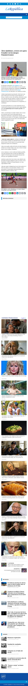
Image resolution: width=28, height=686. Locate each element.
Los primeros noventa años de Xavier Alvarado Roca (16, 658)
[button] (26, 14)
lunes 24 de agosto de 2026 (13, 661)
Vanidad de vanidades (14, 644)
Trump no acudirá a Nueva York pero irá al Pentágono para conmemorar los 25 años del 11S (16, 594)
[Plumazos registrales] (4, 639)
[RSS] (20, 4)
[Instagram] (18, 4)
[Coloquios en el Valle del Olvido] (4, 652)
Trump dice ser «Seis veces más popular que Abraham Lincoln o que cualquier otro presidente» (16, 624)
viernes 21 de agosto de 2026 (13, 668)
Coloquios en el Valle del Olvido (15, 651)
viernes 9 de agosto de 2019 (7, 58)
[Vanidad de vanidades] (4, 645)
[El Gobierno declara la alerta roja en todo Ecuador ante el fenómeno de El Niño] (4, 584)
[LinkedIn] (13, 4)
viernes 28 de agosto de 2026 (13, 639)
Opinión (5, 634)
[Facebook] (8, 4)
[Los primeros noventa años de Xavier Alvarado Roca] (4, 659)
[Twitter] (10, 4)
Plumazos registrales (14, 637)
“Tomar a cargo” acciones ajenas (15, 666)
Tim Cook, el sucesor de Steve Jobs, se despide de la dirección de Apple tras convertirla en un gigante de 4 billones (17, 614)
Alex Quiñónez (15, 85)
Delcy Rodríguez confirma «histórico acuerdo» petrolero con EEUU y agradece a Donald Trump (16, 604)
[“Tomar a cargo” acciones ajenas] (4, 666)
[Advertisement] (14, 34)
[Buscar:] (14, 17)
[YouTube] (15, 4)
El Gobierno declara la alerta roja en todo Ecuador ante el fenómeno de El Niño (16, 584)
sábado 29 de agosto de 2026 (13, 587)
